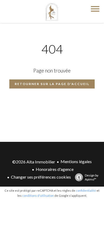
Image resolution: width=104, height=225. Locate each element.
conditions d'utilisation (38, 195)
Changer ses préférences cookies (41, 176)
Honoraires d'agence (55, 169)
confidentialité (86, 190)
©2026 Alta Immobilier (33, 161)
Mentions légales (76, 161)
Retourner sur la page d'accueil (52, 84)
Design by (91, 177)
